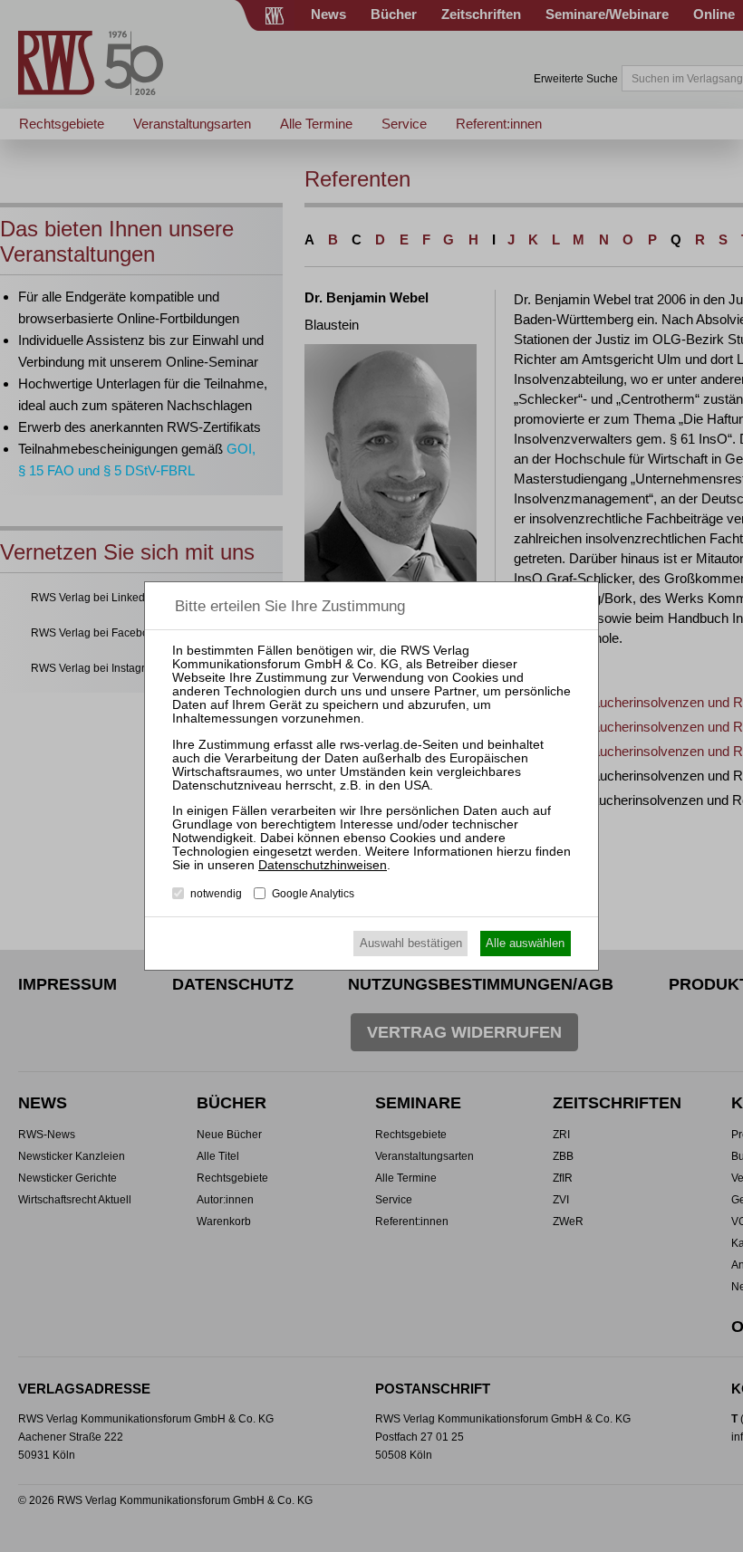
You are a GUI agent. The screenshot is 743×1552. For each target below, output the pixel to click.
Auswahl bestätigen (411, 943)
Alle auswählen (525, 943)
